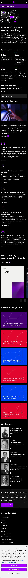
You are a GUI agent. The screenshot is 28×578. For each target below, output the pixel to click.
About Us (3, 523)
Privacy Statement (5, 534)
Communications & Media (7, 6)
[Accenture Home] (14, 2)
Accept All (14, 565)
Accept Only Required (14, 569)
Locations (3, 528)
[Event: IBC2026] (12, 282)
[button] (7, 505)
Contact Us (4, 525)
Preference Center (5, 517)
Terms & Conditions (6, 536)
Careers (3, 520)
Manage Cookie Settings (14, 573)
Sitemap (3, 531)
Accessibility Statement (7, 542)
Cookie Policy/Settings (6, 539)
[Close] (26, 546)
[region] (14, 561)
